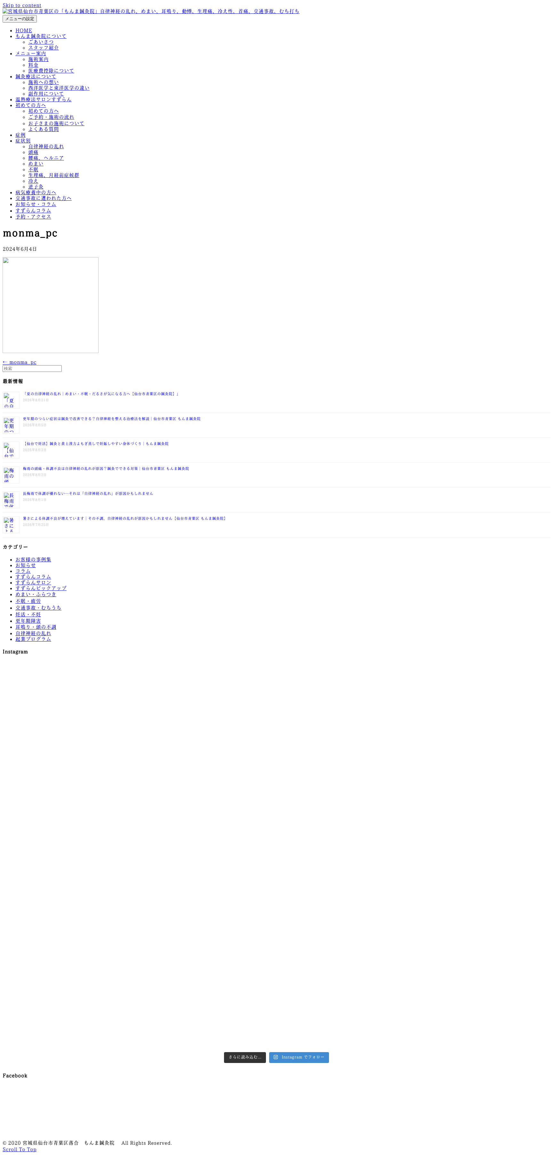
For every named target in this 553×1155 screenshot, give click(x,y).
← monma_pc (19, 362)
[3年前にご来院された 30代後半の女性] (276, 836)
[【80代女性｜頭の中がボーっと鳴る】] (276, 950)
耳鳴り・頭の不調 (35, 627)
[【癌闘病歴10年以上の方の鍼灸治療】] (460, 971)
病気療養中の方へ (35, 192)
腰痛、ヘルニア (46, 158)
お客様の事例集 (33, 559)
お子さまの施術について (56, 123)
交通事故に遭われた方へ (43, 198)
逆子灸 (36, 186)
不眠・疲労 (28, 601)
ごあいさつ (41, 42)
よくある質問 (43, 129)
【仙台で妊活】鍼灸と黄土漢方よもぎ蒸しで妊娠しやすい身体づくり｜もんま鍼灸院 (96, 444)
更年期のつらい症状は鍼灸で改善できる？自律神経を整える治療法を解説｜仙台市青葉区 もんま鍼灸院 (112, 419)
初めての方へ (30, 105)
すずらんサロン (33, 582)
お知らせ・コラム (35, 204)
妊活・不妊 (28, 614)
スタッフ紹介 (43, 47)
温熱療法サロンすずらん (43, 99)
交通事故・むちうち (38, 608)
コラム (23, 571)
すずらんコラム (33, 210)
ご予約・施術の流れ (51, 117)
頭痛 (33, 152)
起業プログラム (33, 639)
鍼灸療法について (35, 76)
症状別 (23, 140)
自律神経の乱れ (46, 146)
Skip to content (22, 5)
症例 (20, 135)
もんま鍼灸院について (41, 36)
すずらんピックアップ (41, 588)
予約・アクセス (33, 216)
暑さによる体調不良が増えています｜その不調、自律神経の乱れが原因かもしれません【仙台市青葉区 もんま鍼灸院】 (125, 518)
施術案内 (38, 59)
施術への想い (43, 82)
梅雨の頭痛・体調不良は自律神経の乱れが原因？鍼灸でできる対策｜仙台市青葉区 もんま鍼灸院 (106, 468)
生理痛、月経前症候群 (53, 175)
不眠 (33, 169)
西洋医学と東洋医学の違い (59, 88)
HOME (23, 30)
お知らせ (25, 565)
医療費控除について (51, 70)
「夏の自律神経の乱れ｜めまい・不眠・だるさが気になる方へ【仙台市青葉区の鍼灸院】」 (101, 394)
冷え (33, 181)
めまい (36, 163)
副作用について (46, 93)
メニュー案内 (30, 53)
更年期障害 (28, 621)
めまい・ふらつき (35, 594)
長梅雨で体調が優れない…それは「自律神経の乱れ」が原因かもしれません (88, 493)
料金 (33, 65)
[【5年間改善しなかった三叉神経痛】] (276, 729)
